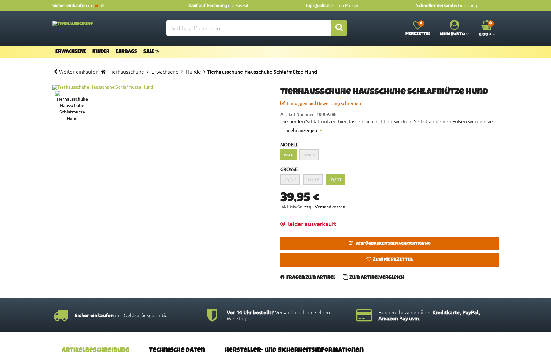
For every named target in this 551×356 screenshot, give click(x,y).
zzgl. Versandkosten (324, 207)
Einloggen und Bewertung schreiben (324, 103)
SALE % (151, 51)
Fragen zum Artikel (310, 277)
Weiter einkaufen (79, 71)
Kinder (100, 51)
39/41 (335, 179)
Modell (289, 145)
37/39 (313, 179)
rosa (288, 155)
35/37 (290, 179)
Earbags (126, 51)
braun (309, 155)
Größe (289, 169)
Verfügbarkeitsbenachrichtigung (393, 244)
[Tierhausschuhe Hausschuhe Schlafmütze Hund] (161, 87)
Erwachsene (70, 51)
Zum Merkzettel (393, 260)
